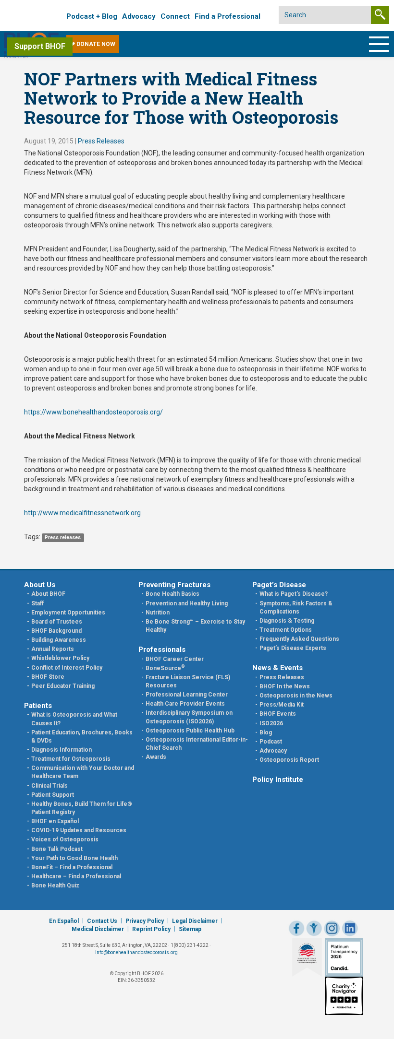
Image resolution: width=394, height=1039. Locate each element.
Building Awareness (58, 640)
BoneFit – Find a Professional (71, 867)
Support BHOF (39, 46)
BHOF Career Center (175, 659)
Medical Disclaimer (98, 929)
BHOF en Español (55, 821)
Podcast (270, 741)
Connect (175, 16)
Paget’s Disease (279, 584)
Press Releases (101, 141)
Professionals (161, 649)
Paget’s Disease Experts (292, 648)
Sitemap (190, 929)
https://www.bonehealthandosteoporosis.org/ (93, 412)
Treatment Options (285, 629)
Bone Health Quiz (55, 885)
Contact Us (102, 921)
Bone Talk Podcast (57, 849)
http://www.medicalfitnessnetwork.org (82, 513)
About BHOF (48, 593)
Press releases (63, 537)
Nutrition (158, 612)
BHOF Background (56, 630)
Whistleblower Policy (60, 658)
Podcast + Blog (91, 16)
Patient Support (52, 794)
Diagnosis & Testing (286, 620)
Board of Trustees (56, 621)
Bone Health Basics (172, 593)
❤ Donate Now (92, 44)
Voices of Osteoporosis (64, 839)
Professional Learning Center (187, 694)
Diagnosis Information (61, 749)
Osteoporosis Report (289, 759)
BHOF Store (47, 676)
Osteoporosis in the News (295, 695)
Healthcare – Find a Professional (76, 876)
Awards (156, 757)
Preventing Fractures (174, 584)
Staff (37, 603)
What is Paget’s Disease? (293, 593)
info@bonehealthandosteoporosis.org (136, 952)
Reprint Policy (151, 929)
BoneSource (165, 668)
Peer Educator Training (63, 686)
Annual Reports (52, 649)
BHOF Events (277, 713)
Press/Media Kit (281, 704)
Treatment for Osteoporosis (71, 759)
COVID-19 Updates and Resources (78, 830)
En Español (64, 921)
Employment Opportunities (68, 612)
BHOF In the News (284, 686)
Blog (265, 732)
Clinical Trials (49, 785)
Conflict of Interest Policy (66, 667)
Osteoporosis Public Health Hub (190, 730)
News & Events (277, 667)
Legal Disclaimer (195, 921)
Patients (38, 705)
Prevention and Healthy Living (187, 603)
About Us (39, 584)
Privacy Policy (144, 921)
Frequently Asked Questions (299, 639)
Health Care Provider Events (185, 703)
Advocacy (139, 16)
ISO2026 (271, 723)
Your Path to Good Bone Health (74, 858)
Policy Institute (277, 779)
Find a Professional (227, 16)
